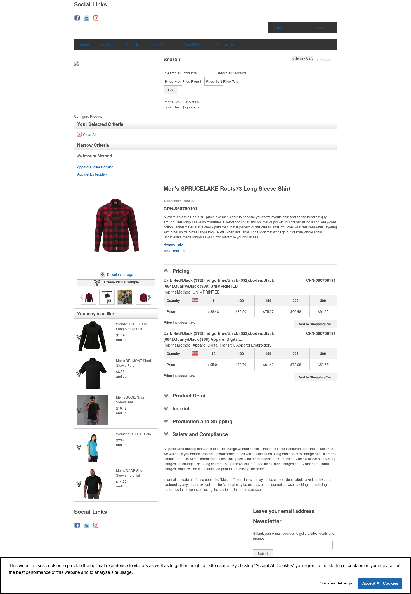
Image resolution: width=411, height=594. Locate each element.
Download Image (120, 274)
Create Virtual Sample (121, 282)
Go (170, 89)
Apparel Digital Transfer (95, 166)
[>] (150, 297)
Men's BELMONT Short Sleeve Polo (133, 363)
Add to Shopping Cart (315, 323)
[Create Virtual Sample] (79, 337)
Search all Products (231, 72)
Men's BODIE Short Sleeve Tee (130, 399)
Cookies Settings (336, 583)
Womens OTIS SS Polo (133, 433)
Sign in (279, 27)
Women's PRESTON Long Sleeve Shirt (131, 326)
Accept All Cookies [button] (380, 583)
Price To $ (230, 81)
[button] (302, 58)
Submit (263, 553)
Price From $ (192, 81)
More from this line (178, 250)
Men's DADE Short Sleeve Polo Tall (130, 472)
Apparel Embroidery (92, 174)
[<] (82, 297)
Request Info (173, 244)
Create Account (319, 27)
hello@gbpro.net (187, 107)
